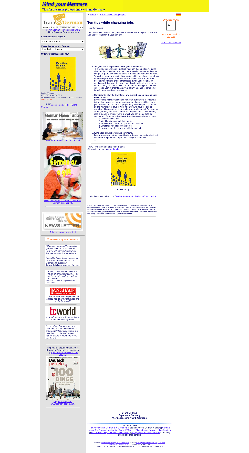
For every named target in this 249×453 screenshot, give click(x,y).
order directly (113, 149)
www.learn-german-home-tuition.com (63, 141)
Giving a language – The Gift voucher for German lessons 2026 (62, 201)
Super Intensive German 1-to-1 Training (109, 428)
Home (93, 15)
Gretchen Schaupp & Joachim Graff (115, 443)
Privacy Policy (124, 444)
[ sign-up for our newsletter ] (63, 232)
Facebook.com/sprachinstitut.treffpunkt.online (135, 196)
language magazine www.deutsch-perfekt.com (63, 402)
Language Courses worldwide (146, 432)
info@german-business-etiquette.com (150, 443)
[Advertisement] (171, 99)
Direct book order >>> (171, 42)
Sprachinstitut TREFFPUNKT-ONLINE (64, 353)
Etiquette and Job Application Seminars (154, 430)
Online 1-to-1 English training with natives (110, 432)
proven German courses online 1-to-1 (63, 30)
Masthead (113, 444)
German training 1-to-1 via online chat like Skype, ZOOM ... (129, 429)
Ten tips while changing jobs (113, 15)
